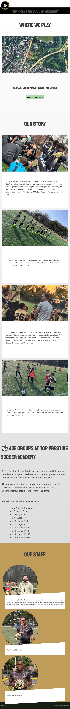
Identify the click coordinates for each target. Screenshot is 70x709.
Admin (3, 706)
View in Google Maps (35, 97)
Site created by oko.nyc (61, 706)
